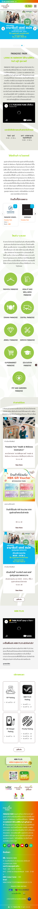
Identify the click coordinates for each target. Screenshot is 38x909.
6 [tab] (23, 45)
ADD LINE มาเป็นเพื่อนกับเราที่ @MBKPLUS (19, 767)
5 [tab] (21, 45)
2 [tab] (16, 45)
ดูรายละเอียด (6, 664)
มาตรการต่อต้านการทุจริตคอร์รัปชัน (16, 899)
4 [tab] (19, 45)
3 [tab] (18, 45)
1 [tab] (14, 45)
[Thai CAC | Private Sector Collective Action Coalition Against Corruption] (29, 899)
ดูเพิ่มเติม (19, 599)
